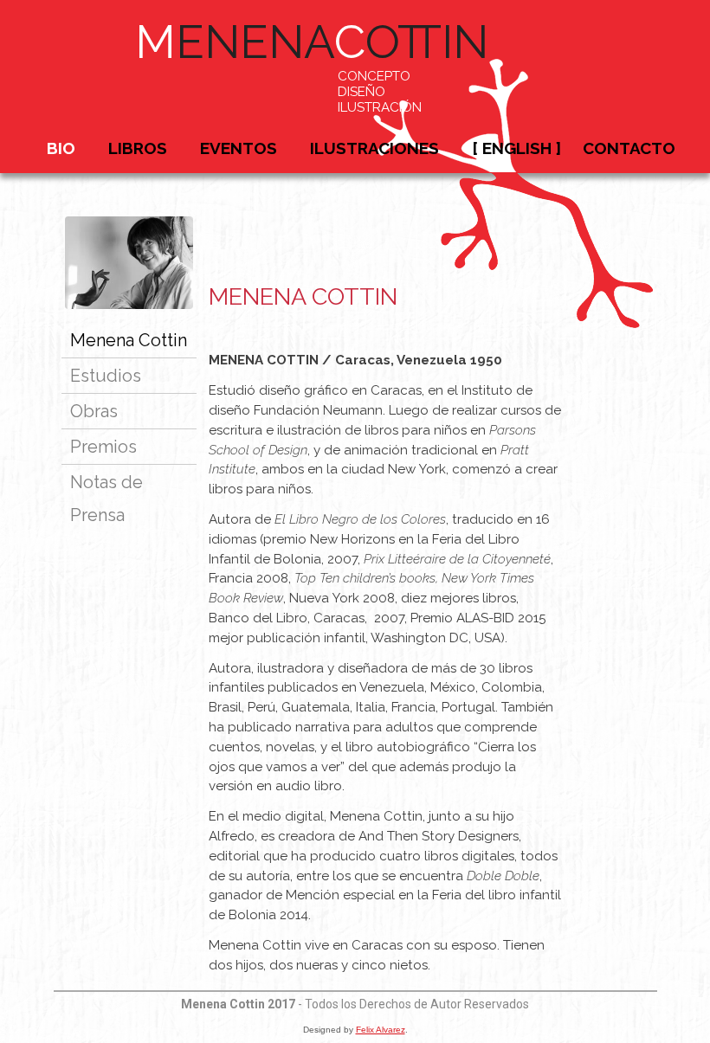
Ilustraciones (374, 148)
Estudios (105, 375)
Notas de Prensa (106, 498)
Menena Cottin (128, 340)
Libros (137, 148)
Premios (103, 446)
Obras (94, 411)
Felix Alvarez (380, 1029)
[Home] (515, 325)
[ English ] (516, 148)
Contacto (629, 148)
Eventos (238, 148)
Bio (61, 148)
